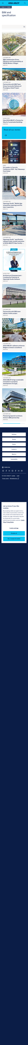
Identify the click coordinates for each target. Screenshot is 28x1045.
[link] (4, 7)
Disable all (14, 533)
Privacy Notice (10, 522)
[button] (8, 7)
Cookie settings (14, 528)
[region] (14, 522)
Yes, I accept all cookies (14, 538)
